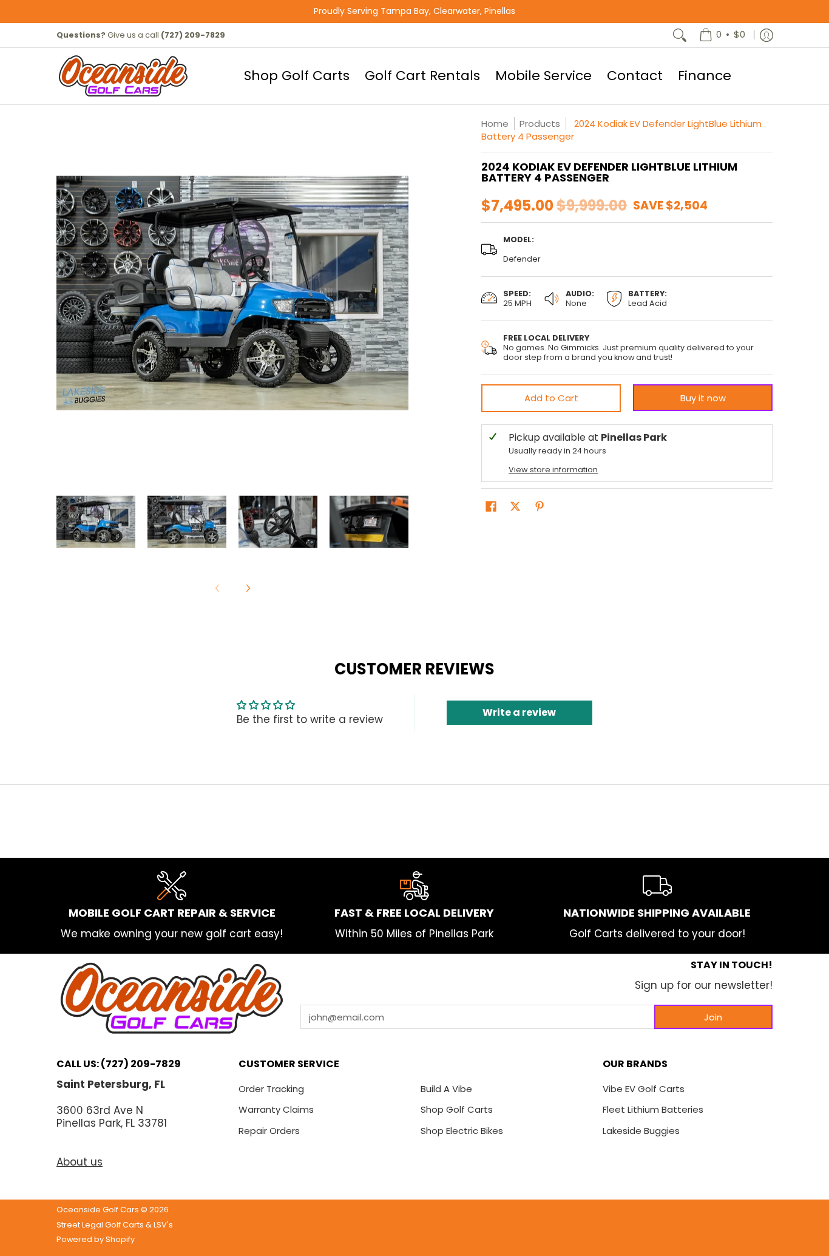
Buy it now (703, 398)
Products (539, 123)
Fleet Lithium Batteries (653, 1109)
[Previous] (65, 293)
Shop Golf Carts (457, 1109)
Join (713, 1017)
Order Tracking (271, 1088)
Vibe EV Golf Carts (644, 1088)
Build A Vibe (446, 1088)
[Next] (400, 293)
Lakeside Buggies (641, 1130)
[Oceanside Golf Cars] (123, 76)
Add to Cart (551, 398)
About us (79, 1162)
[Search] (679, 35)
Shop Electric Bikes (462, 1130)
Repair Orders (269, 1130)
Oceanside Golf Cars (97, 1209)
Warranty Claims (276, 1109)
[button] (490, 507)
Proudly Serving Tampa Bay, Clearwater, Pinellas (414, 11)
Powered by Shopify (95, 1239)
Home (495, 123)
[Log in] (766, 35)
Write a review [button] (519, 712)
